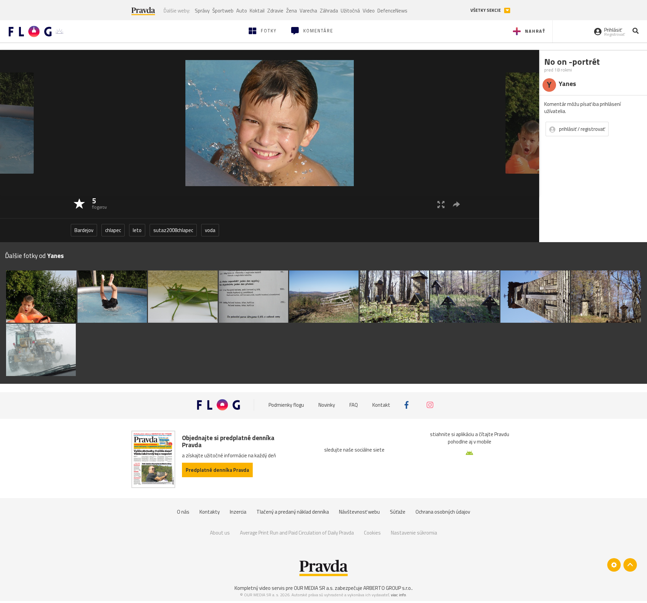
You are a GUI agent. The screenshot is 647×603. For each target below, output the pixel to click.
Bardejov (83, 230)
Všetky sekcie (486, 10)
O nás (183, 511)
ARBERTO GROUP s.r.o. (387, 588)
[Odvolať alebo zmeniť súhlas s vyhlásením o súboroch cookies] (614, 565)
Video (369, 11)
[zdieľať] (456, 204)
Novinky (326, 405)
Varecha (308, 11)
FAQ (353, 405)
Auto (241, 11)
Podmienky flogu (286, 405)
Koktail (257, 11)
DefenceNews (392, 11)
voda (210, 230)
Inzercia (238, 511)
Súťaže (397, 511)
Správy (202, 11)
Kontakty (209, 511)
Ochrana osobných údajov (442, 511)
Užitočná (350, 11)
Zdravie (275, 11)
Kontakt (381, 405)
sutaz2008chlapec (173, 230)
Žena (291, 11)
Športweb (223, 11)
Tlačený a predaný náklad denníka (292, 511)
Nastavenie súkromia (414, 532)
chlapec (113, 230)
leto (137, 230)
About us (220, 532)
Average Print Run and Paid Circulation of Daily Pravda (297, 532)
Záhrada (329, 11)
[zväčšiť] (440, 204)
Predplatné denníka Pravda (217, 470)
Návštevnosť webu (359, 511)
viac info (398, 595)
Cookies (372, 532)
